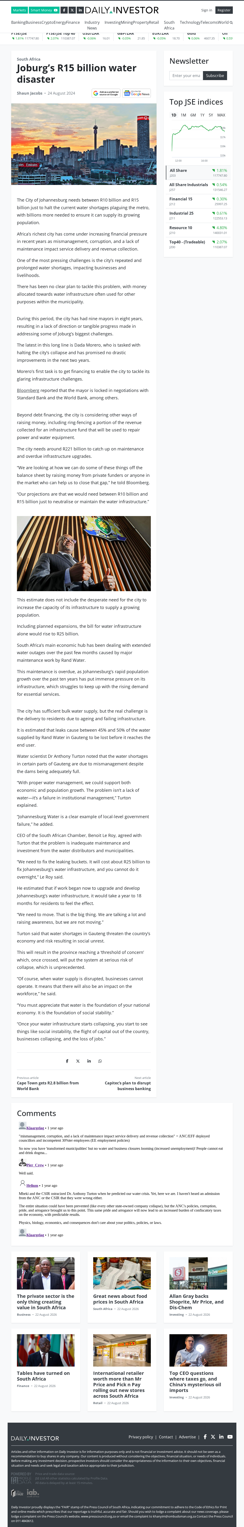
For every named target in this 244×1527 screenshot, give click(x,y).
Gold (191, 33)
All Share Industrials (188, 184)
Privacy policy (141, 1437)
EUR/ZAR (160, 33)
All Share (178, 170)
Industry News (92, 25)
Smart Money (42, 10)
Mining (127, 22)
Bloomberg (28, 390)
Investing (113, 22)
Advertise (187, 1437)
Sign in (206, 10)
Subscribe (215, 75)
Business (33, 22)
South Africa (169, 25)
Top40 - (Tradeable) (187, 242)
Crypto (47, 22)
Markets (19, 10)
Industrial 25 (181, 213)
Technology (190, 22)
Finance (73, 22)
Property (141, 22)
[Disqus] (122, 1179)
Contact (166, 1437)
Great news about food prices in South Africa (120, 1299)
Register (224, 10)
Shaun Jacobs (29, 93)
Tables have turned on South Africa (43, 1376)
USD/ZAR (90, 33)
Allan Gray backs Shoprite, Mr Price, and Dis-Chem (196, 1302)
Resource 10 (180, 227)
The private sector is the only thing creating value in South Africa (45, 1302)
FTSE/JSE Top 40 (60, 33)
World (223, 22)
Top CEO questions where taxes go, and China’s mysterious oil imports (195, 1381)
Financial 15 (180, 199)
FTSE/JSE (19, 33)
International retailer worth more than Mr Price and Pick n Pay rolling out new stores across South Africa (119, 1384)
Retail (154, 22)
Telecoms (209, 22)
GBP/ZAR (125, 33)
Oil (225, 33)
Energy (60, 22)
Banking (18, 22)
